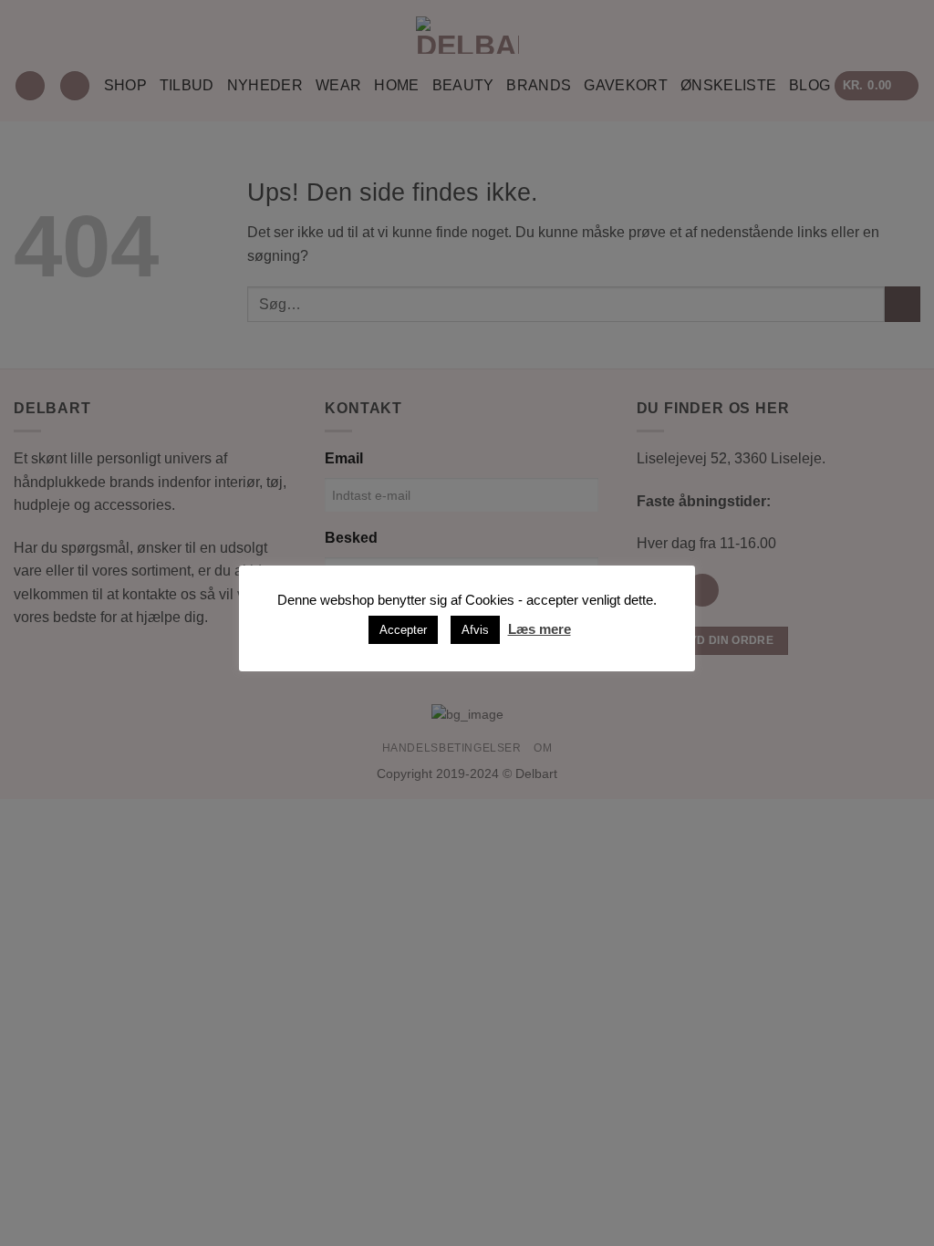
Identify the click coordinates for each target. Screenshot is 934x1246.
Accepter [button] (403, 630)
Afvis (475, 630)
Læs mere (539, 629)
